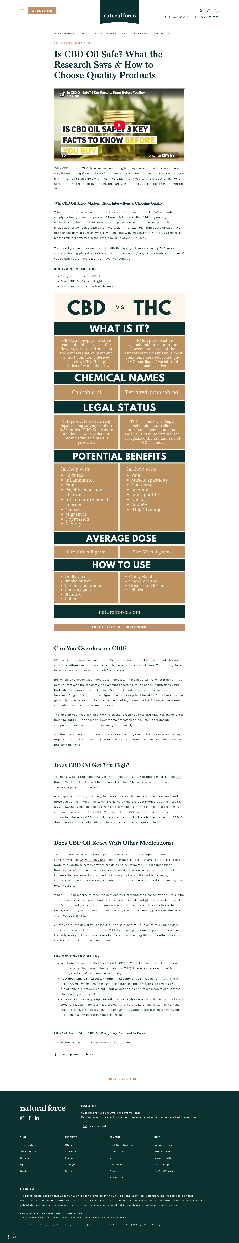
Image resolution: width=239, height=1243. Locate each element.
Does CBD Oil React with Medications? (89, 286)
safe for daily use (141, 665)
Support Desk (163, 1144)
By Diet (25, 1164)
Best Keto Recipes (121, 1144)
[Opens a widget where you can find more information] (12, 1237)
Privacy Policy (47, 1225)
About (114, 1171)
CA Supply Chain (141, 1225)
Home (57, 33)
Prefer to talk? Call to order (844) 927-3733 (192, 17)
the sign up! (121, 1042)
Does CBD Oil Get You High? (82, 281)
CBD (56, 43)
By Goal (25, 1157)
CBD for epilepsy (85, 720)
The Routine (28, 1144)
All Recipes (117, 1151)
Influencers (117, 1164)
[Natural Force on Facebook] (30, 1118)
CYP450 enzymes (92, 859)
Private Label (118, 1177)
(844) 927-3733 (164, 1171)
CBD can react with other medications (91, 895)
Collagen (70, 1164)
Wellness (67, 43)
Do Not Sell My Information (116, 1225)
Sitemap (156, 1225)
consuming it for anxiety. (116, 725)
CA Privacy (94, 1225)
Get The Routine (42, 10)
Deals (23, 1171)
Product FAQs (163, 1151)
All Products (28, 1151)
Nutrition (69, 33)
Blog (113, 1157)
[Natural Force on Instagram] (22, 1118)
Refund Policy (64, 1225)
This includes (153, 865)
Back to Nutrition (122, 1079)
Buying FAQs (162, 1157)
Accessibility (79, 1225)
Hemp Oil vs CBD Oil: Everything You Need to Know (107, 1033)
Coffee (69, 1171)
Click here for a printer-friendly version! (119, 627)
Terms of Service (29, 1225)
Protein (70, 1157)
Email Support (163, 1164)
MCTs (68, 1144)
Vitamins (71, 1151)
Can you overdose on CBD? (80, 276)
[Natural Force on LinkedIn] (37, 1118)
